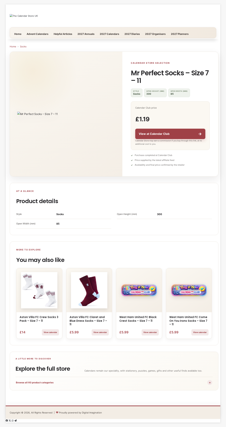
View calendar (50, 332)
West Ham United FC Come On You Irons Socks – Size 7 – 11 (188, 320)
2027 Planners (180, 33)
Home (17, 33)
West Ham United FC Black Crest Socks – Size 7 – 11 (138, 318)
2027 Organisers (155, 33)
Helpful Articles (63, 33)
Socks (23, 46)
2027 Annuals (86, 33)
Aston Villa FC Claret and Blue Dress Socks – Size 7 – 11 (88, 320)
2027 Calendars (109, 33)
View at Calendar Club (170, 133)
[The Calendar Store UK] (24, 16)
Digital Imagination (92, 412)
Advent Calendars (37, 33)
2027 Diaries (132, 33)
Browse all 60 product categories (113, 382)
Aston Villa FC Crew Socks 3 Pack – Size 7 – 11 (39, 318)
